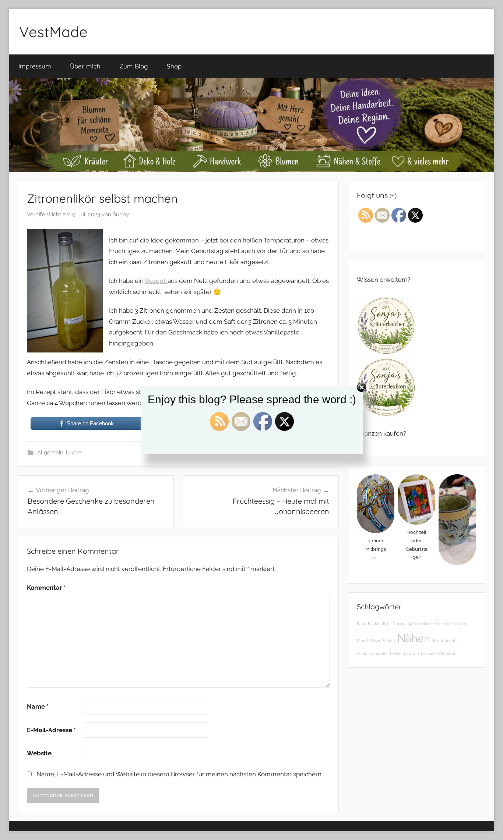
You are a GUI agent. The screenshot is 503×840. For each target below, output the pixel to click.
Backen (374, 623)
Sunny (121, 214)
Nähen (413, 638)
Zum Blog (133, 66)
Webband (446, 653)
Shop (174, 66)
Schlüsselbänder (372, 653)
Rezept (156, 280)
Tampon (411, 653)
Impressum (34, 66)
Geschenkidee (421, 623)
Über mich (85, 66)
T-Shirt (395, 653)
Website (39, 753)
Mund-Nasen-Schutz (376, 640)
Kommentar (46, 587)
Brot (387, 623)
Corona (400, 623)
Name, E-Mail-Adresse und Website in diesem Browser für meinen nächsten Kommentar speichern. (179, 774)
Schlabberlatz (444, 640)
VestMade (53, 31)
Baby (361, 623)
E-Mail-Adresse (51, 730)
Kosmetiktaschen (451, 623)
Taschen (427, 653)
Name (38, 706)
